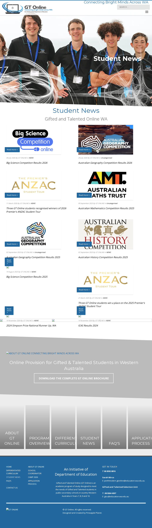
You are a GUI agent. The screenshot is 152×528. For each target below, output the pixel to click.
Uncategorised (106, 158)
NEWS (31, 158)
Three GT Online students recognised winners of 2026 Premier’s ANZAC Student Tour (36, 210)
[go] (146, 7)
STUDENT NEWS (13, 477)
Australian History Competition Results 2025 (103, 257)
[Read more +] (7, 267)
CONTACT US (12, 487)
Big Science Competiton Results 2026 (26, 162)
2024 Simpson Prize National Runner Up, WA (31, 325)
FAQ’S (8, 480)
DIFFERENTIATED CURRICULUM (13, 472)
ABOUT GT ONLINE (36, 466)
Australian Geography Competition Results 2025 (33, 257)
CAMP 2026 (33, 477)
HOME (9, 466)
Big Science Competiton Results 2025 (26, 276)
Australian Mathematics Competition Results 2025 (106, 208)
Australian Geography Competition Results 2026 (105, 162)
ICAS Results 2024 (88, 325)
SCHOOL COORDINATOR (34, 472)
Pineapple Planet (94, 512)
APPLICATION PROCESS (34, 482)
